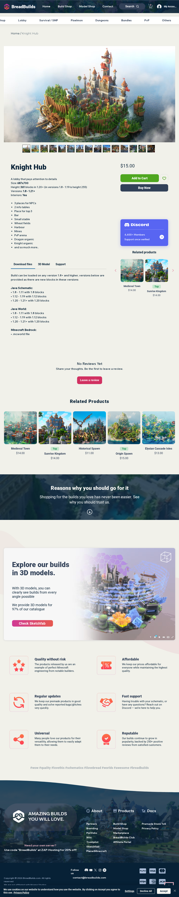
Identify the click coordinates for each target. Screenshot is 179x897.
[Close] (175, 891)
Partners (91, 823)
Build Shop (120, 823)
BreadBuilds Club (123, 837)
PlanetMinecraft (96, 851)
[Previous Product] (115, 270)
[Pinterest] (104, 870)
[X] (95, 870)
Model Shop (120, 828)
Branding (92, 828)
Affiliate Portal (122, 842)
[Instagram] (100, 870)
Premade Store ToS (152, 823)
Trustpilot (92, 842)
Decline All (146, 891)
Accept (164, 891)
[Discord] (86, 870)
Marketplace (121, 832)
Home (15, 33)
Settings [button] (129, 891)
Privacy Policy (150, 828)
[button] (150, 6)
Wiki (89, 837)
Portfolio (91, 832)
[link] (23, 264)
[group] (144, 284)
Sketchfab (92, 846)
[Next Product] (173, 270)
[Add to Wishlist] (164, 178)
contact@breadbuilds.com (89, 877)
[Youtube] (91, 870)
